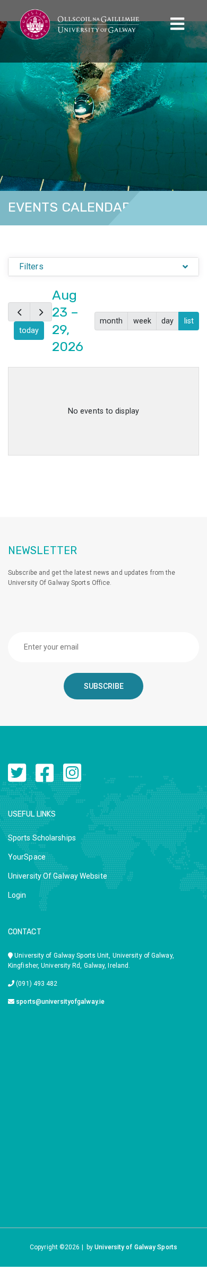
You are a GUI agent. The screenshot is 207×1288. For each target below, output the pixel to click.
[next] (41, 311)
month (111, 321)
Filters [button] (31, 266)
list (189, 321)
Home (144, 235)
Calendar (185, 235)
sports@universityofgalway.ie (60, 1001)
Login (17, 895)
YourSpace (27, 857)
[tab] (103, 267)
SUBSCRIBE (104, 686)
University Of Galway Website (57, 876)
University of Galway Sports (135, 1247)
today (29, 330)
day (167, 321)
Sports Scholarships (42, 838)
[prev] (19, 311)
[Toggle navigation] (177, 24)
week (142, 321)
